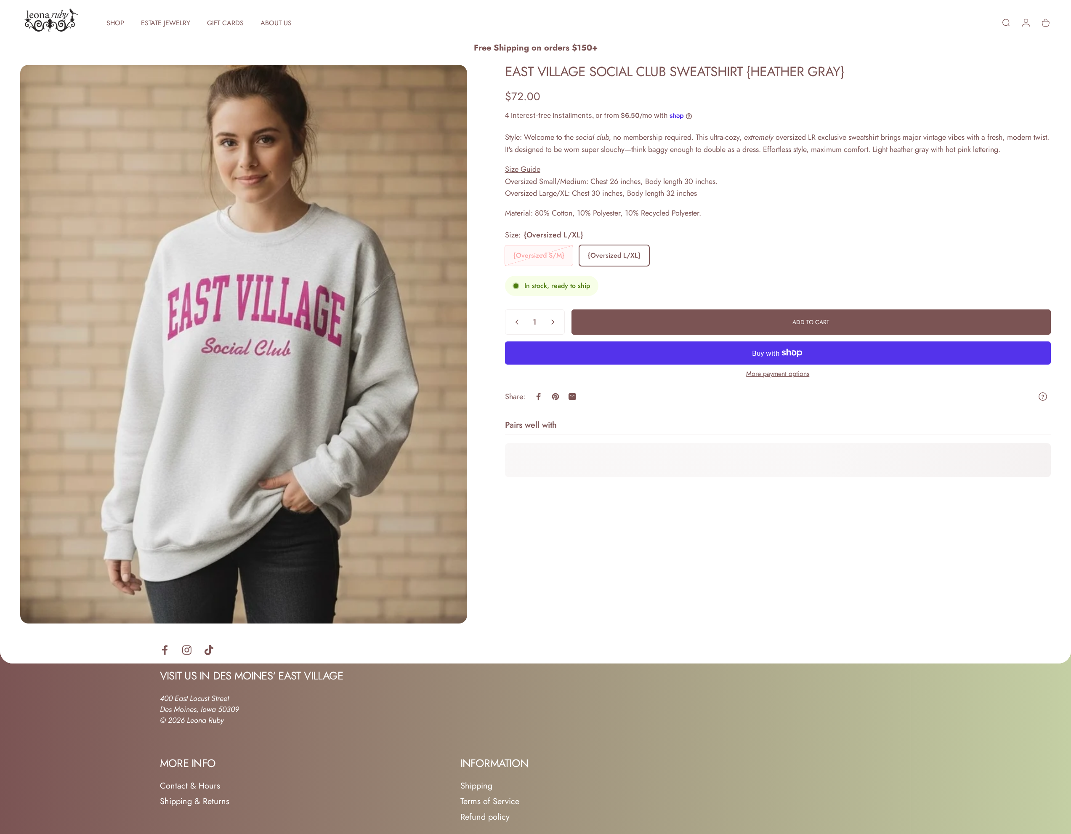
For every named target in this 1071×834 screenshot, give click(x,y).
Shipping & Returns (194, 801)
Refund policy (485, 817)
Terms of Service (489, 801)
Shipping (476, 786)
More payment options (777, 374)
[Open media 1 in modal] (243, 344)
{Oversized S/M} (538, 255)
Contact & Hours (190, 786)
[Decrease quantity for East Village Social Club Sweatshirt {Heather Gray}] (515, 322)
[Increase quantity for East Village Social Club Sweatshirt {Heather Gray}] (554, 322)
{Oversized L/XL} (614, 255)
